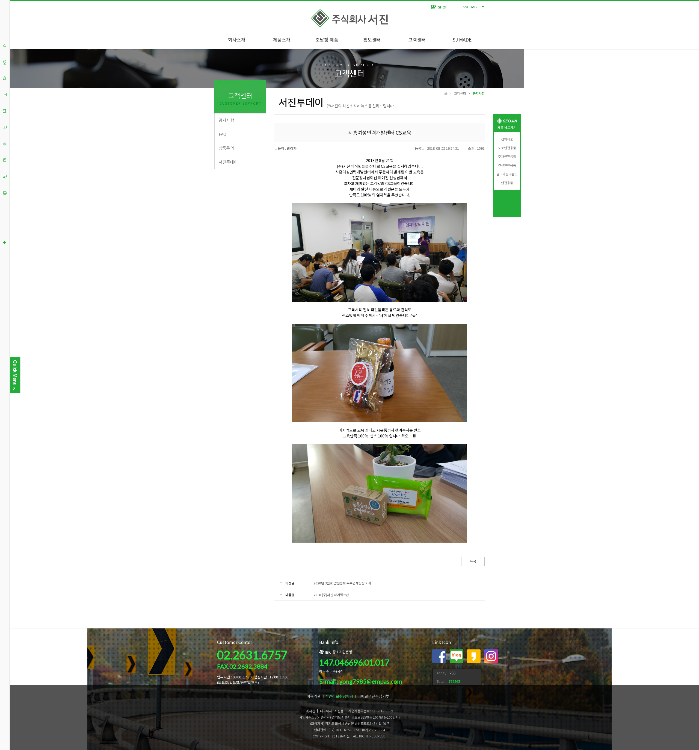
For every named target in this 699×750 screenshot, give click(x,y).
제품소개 (282, 39)
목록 (473, 561)
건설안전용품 (507, 165)
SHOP (442, 7)
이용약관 (314, 696)
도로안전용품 (507, 147)
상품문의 (226, 148)
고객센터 (417, 39)
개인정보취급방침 (339, 696)
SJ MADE (462, 39)
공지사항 (226, 120)
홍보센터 (372, 39)
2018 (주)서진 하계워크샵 (331, 594)
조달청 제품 (326, 39)
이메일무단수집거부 (373, 696)
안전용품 (507, 182)
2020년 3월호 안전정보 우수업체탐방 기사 (342, 583)
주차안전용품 (507, 156)
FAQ (222, 134)
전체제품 (507, 139)
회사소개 (236, 39)
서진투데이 (228, 162)
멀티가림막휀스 (506, 174)
